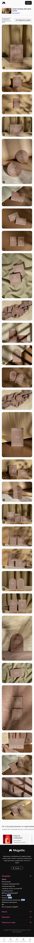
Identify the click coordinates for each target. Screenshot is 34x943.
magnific (17, 13)
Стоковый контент (7, 891)
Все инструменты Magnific (10, 907)
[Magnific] (3, 2)
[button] (17, 868)
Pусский (17, 868)
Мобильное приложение (9, 902)
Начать (4, 912)
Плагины (6, 898)
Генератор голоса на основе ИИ (12, 888)
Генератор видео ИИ (8, 886)
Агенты (6, 895)
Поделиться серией (24, 20)
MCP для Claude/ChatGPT (10, 893)
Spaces (4, 879)
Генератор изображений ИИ (10, 884)
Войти (28, 3)
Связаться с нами (8, 922)
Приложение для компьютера (13, 900)
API (3, 904)
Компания (5, 917)
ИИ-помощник (6, 881)
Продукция (6, 876)
